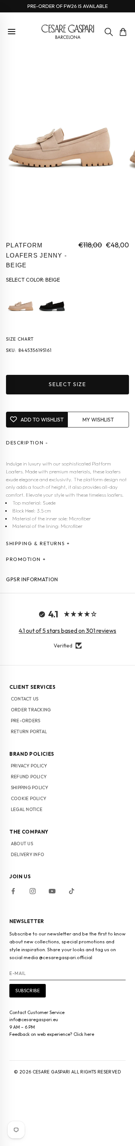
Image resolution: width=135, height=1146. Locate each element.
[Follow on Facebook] (13, 891)
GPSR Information (32, 579)
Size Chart (20, 339)
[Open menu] (11, 31)
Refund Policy (28, 776)
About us (22, 843)
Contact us (24, 699)
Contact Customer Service (36, 1012)
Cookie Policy (28, 798)
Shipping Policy (29, 787)
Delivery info (27, 854)
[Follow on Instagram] (32, 891)
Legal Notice (26, 809)
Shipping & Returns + (38, 543)
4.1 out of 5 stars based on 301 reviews (67, 630)
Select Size (67, 384)
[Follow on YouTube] (52, 891)
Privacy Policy (29, 766)
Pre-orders (25, 720)
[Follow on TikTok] (71, 891)
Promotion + (26, 559)
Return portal (29, 731)
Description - (27, 443)
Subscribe (27, 990)
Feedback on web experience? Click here (51, 1034)
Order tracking (31, 709)
